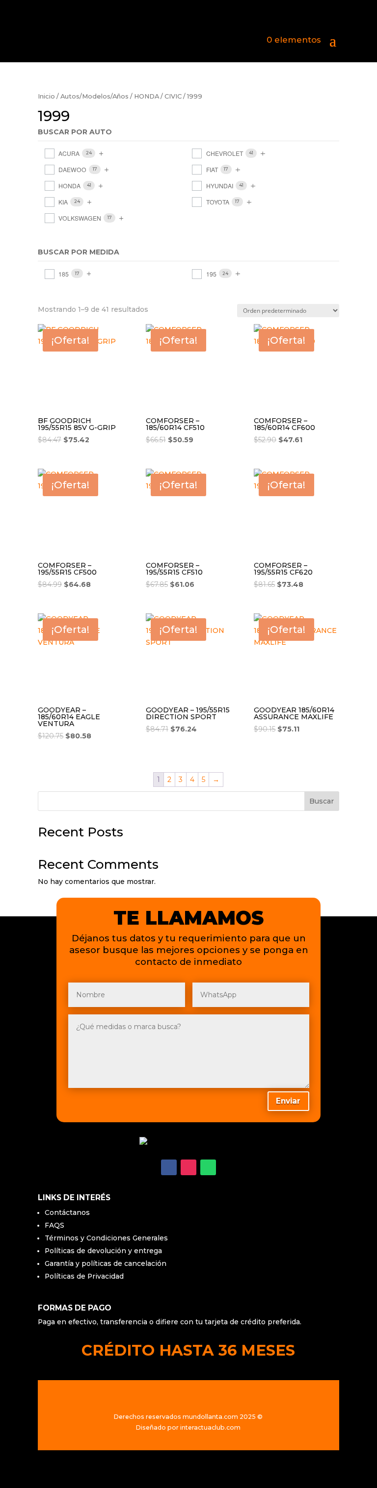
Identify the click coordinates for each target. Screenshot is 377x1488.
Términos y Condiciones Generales (106, 1238)
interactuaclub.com (210, 1427)
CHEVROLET (224, 153)
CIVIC (173, 96)
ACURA (69, 153)
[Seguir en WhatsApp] (208, 1167)
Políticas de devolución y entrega (103, 1251)
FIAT (212, 169)
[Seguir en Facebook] (169, 1167)
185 (63, 274)
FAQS (54, 1225)
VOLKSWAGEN (79, 218)
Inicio (46, 96)
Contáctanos (67, 1212)
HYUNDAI (219, 185)
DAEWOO (72, 169)
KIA (63, 202)
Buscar (321, 801)
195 (211, 274)
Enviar (288, 1101)
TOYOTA (217, 202)
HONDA (146, 96)
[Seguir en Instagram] (188, 1167)
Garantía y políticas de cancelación (105, 1263)
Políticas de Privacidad (84, 1276)
